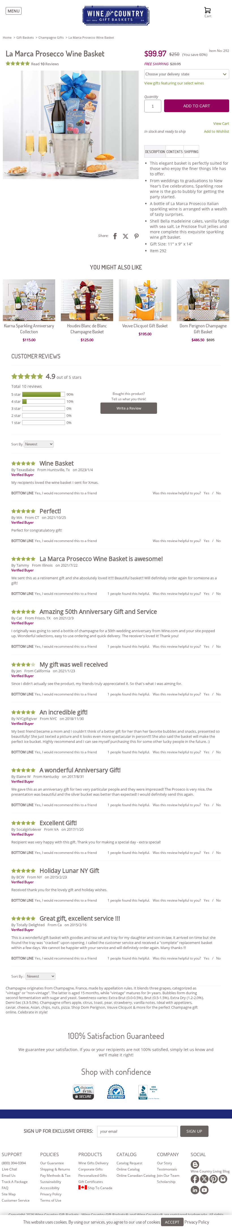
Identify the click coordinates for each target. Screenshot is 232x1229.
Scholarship (166, 1181)
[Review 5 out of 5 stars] (24, 463)
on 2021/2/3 (63, 618)
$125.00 (87, 339)
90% (70, 394)
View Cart (221, 123)
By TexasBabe (23, 469)
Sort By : (17, 976)
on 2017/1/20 (72, 829)
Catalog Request (129, 1163)
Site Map (9, 1194)
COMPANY (168, 1154)
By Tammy (20, 565)
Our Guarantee (52, 1163)
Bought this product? (129, 393)
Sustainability (50, 1181)
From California (37, 670)
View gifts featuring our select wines (174, 83)
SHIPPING (191, 151)
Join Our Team (168, 1175)
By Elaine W (21, 776)
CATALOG (127, 1154)
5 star (16, 394)
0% (69, 408)
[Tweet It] (123, 235)
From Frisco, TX (38, 618)
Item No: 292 (219, 50)
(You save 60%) (194, 54)
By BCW (17, 877)
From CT (32, 517)
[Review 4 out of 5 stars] (24, 664)
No (218, 493)
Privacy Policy (50, 1194)
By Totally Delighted (28, 924)
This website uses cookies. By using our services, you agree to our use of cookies (116, 1222)
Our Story (164, 1163)
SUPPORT (12, 1154)
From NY (34, 877)
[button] (71, 125)
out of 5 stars (63, 376)
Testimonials (167, 1169)
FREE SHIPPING (156, 63)
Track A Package (15, 1181)
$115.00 (29, 339)
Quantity (151, 96)
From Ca (55, 924)
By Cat (16, 618)
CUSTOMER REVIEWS (36, 356)
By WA (16, 517)
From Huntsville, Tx (53, 469)
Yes (206, 493)
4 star (16, 401)
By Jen (16, 670)
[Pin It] (134, 235)
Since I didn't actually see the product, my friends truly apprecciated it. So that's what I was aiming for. (96, 683)
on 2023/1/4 (83, 469)
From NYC (48, 718)
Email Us (9, 1175)
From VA (51, 829)
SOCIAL (198, 1154)
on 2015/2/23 (56, 877)
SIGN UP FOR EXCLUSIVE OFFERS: (58, 1131)
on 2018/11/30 (72, 718)
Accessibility (49, 1188)
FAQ (5, 1188)
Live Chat (9, 1169)
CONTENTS (174, 151)
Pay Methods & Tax (55, 1175)
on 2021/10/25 (54, 517)
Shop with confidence (116, 1071)
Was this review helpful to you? (177, 493)
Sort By (17, 444)
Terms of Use (50, 1200)
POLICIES (49, 1154)
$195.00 (145, 333)
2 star (16, 415)
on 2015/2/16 (76, 924)
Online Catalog (128, 1169)
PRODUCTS (90, 1154)
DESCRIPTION (155, 151)
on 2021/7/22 (66, 565)
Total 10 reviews (26, 386)
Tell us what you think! (128, 399)
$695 (210, 339)
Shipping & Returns (55, 1169)
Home (7, 37)
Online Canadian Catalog (136, 1175)
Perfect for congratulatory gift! (36, 530)
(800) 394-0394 (14, 1162)
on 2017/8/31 (73, 776)
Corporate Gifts (90, 1169)
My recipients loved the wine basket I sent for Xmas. (54, 482)
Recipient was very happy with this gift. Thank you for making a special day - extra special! (86, 842)
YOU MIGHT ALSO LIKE (116, 267)
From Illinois (42, 565)
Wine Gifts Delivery (93, 1163)
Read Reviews (45, 63)
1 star (16, 422)
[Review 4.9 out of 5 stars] (18, 63)
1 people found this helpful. (129, 593)
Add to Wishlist (216, 131)
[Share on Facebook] (113, 235)
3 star (16, 408)
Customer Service (16, 1200)
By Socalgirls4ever (26, 829)
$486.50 (198, 339)
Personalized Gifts (92, 1175)
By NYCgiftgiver (24, 718)
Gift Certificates (90, 1181)
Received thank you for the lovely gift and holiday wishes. (59, 889)
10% (70, 401)
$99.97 (155, 53)
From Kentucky (46, 776)
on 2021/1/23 (64, 670)
